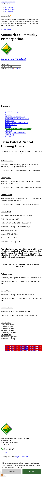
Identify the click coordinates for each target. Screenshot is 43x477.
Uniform (8, 137)
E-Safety (8, 115)
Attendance (9, 111)
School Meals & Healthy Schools (16, 123)
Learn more (20, 467)
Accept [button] (32, 471)
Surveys (8, 127)
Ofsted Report (10, 9)
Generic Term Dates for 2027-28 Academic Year (22, 350)
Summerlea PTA (11, 125)
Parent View (9, 11)
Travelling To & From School (15, 133)
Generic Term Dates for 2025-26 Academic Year (22, 346)
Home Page (9, 7)
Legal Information (21, 457)
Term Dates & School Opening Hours (18, 129)
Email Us (4, 453)
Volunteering (9, 135)
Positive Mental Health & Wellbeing (17, 119)
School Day (9, 121)
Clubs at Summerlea (12, 113)
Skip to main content (8, 2)
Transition (8, 131)
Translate (17, 68)
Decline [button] (11, 471)
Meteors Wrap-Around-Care (15, 117)
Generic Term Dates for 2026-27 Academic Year (22, 348)
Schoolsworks (6, 29)
